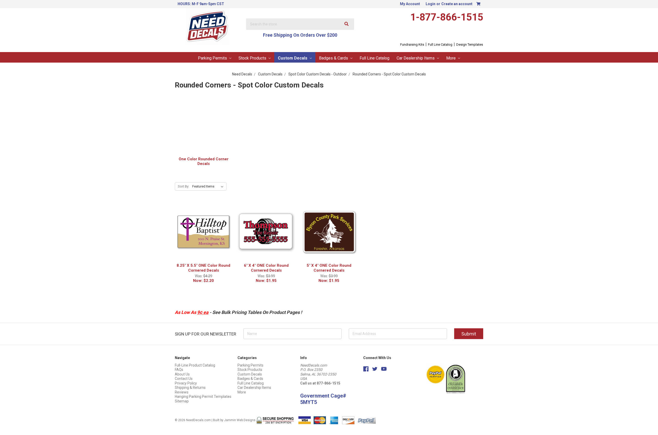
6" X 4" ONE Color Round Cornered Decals (266, 268)
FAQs (179, 370)
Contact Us (184, 379)
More (451, 58)
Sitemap (182, 401)
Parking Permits (213, 58)
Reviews (181, 392)
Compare (202, 239)
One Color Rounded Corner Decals (204, 161)
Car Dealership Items (416, 58)
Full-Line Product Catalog (195, 365)
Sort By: (183, 186)
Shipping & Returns (190, 387)
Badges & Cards (334, 58)
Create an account (456, 4)
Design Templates (469, 44)
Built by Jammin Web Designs (234, 420)
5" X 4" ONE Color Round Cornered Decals (329, 268)
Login (430, 4)
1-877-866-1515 (446, 17)
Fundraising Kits (412, 44)
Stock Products (253, 58)
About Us (182, 374)
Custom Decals (293, 58)
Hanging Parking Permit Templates (203, 396)
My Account (410, 4)
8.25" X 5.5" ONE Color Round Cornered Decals (203, 268)
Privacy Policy (186, 383)
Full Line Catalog (440, 44)
